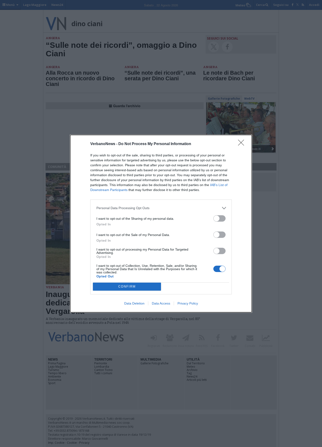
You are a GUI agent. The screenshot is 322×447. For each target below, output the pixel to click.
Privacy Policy (188, 303)
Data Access (161, 303)
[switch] (219, 218)
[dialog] (161, 223)
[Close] (242, 144)
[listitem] (161, 208)
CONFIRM (127, 286)
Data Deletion (134, 303)
